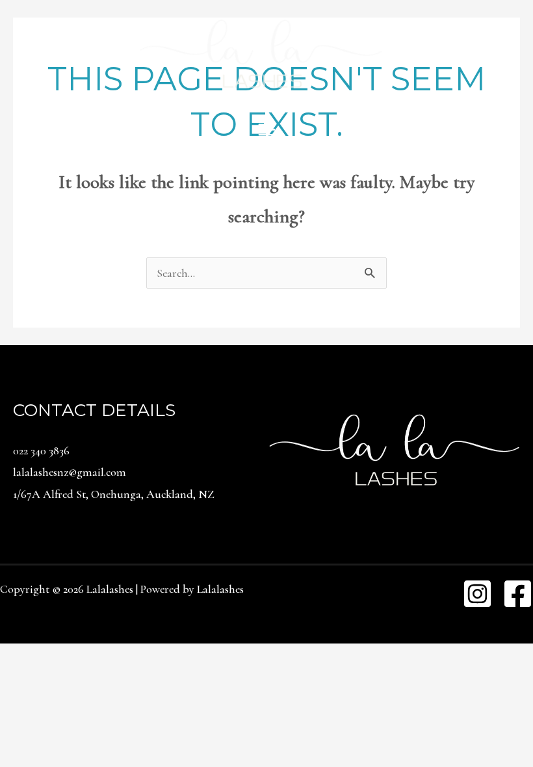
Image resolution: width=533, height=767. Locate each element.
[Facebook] (517, 593)
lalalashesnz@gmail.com (69, 472)
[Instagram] (477, 593)
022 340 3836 (41, 450)
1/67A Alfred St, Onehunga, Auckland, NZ (113, 494)
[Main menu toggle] (266, 129)
